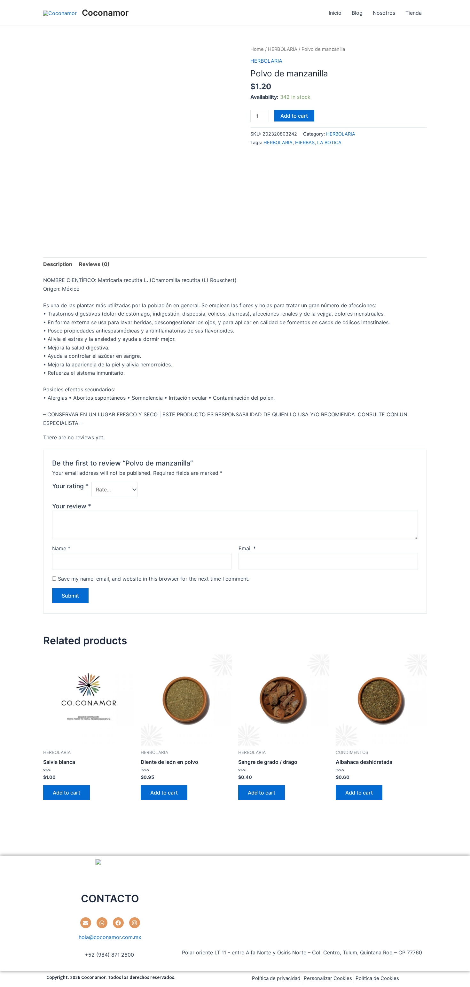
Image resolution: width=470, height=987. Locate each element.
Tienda (413, 13)
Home (257, 49)
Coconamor (105, 13)
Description (57, 264)
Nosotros (384, 13)
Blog (357, 13)
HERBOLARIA (282, 49)
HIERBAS (305, 142)
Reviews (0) (94, 264)
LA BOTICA (329, 142)
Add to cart (294, 116)
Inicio (335, 13)
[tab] (57, 264)
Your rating (70, 486)
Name (61, 548)
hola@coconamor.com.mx (110, 937)
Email (247, 548)
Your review (71, 506)
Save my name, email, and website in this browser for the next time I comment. (153, 579)
